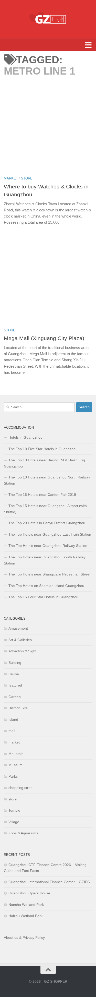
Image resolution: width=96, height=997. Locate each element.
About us (11, 937)
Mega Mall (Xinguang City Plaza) (44, 338)
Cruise (13, 674)
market (11, 178)
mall (11, 731)
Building (14, 662)
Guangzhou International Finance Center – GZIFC (49, 882)
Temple (14, 810)
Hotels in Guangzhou (25, 437)
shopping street (21, 788)
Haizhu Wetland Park (25, 916)
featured (15, 685)
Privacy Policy (34, 937)
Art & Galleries (20, 640)
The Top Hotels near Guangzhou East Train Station (49, 534)
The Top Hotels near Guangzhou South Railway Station (45, 560)
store (27, 178)
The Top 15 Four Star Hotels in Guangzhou (43, 597)
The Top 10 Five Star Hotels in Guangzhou (43, 449)
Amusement (18, 628)
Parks (13, 776)
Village (13, 822)
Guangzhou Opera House (29, 893)
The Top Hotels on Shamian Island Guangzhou (46, 586)
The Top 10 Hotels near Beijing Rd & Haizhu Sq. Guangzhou (45, 463)
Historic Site (18, 708)
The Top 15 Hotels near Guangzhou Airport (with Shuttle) (45, 509)
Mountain (16, 754)
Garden (14, 697)
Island (13, 719)
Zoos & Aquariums (23, 833)
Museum (15, 765)
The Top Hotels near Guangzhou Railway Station (47, 546)
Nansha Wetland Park (26, 905)
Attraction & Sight (22, 651)
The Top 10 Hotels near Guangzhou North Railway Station (47, 480)
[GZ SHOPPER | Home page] (48, 19)
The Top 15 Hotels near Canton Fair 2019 (42, 495)
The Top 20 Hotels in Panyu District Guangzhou (46, 523)
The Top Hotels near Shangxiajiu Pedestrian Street (49, 574)
